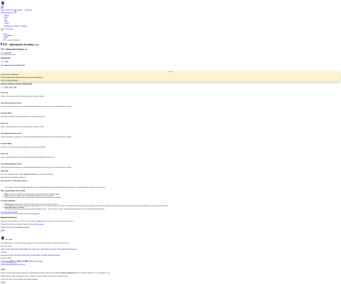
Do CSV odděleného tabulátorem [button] (20, 227)
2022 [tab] (15, 87)
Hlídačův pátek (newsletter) (35, 261)
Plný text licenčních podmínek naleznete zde (61, 187)
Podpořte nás (28, 10)
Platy (11, 10)
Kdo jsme (3, 255)
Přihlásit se (4, 12)
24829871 (7, 53)
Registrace (10, 12)
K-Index (59, 249)
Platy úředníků (8, 35)
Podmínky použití (16, 264)
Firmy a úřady (40, 249)
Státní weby (73, 249)
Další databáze (66, 249)
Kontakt (58, 255)
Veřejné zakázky (15, 249)
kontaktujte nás (35, 213)
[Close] (1, 184)
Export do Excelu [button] (6, 227)
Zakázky (20, 10)
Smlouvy (3, 10)
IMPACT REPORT (42, 255)
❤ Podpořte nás (8, 26)
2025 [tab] (6, 61)
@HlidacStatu (6, 261)
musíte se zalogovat (32, 279)
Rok (2, 61)
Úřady (15, 10)
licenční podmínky (39, 224)
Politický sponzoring (50, 249)
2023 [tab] (11, 87)
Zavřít (2, 230)
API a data (17, 255)
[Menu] (15, 12)
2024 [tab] (6, 87)
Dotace (8, 10)
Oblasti (6, 37)
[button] (13, 177)
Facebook (15, 261)
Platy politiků (32, 249)
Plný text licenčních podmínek (9, 212)
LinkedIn (22, 261)
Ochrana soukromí (6, 264)
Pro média (33, 255)
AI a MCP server (25, 255)
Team (23, 264)
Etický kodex (10, 255)
